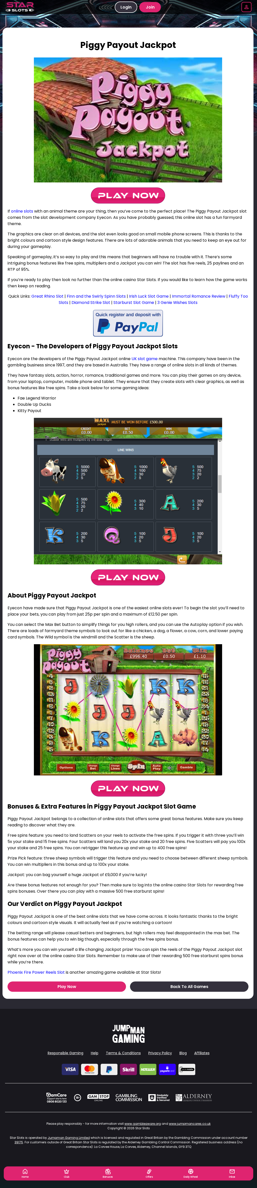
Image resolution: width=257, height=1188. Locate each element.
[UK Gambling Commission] (129, 1097)
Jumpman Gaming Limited (69, 1138)
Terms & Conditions (123, 1052)
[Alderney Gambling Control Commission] (194, 1097)
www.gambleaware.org (142, 1123)
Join (150, 7)
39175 (19, 1142)
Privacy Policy (160, 1052)
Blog (183, 1052)
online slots (22, 211)
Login (126, 7)
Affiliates (202, 1052)
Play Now (66, 986)
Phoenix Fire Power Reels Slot (36, 972)
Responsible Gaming (65, 1052)
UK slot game (145, 359)
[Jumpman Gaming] (128, 1041)
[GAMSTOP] (98, 1097)
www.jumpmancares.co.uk (190, 1123)
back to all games (189, 986)
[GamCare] (56, 1097)
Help (94, 1052)
